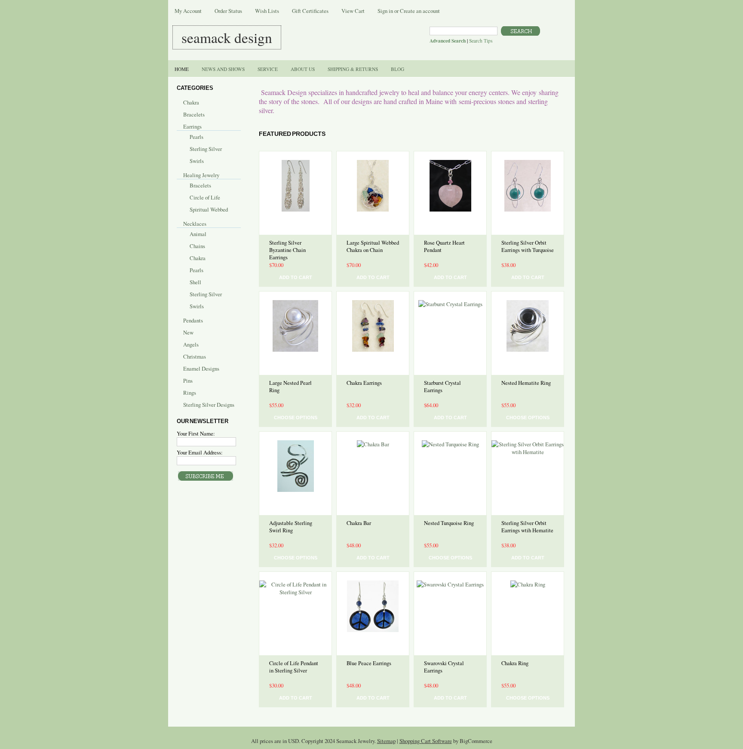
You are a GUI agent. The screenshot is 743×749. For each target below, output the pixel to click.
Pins (188, 380)
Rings (189, 392)
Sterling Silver (206, 149)
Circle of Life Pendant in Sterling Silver (293, 667)
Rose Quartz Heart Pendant (444, 246)
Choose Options (295, 417)
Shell (195, 282)
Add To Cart (295, 277)
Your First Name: (196, 433)
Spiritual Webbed (209, 209)
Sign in (385, 11)
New (188, 332)
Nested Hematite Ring (526, 383)
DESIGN (226, 37)
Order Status (228, 11)
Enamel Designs (201, 368)
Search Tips (480, 40)
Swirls (197, 161)
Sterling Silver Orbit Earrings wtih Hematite (527, 526)
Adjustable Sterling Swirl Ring (290, 526)
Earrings (192, 126)
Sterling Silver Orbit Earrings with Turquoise (527, 246)
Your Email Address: (200, 452)
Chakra (191, 102)
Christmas (194, 356)
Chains (197, 246)
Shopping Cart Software (425, 741)
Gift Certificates (310, 11)
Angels (191, 344)
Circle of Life (205, 197)
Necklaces (194, 223)
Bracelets (194, 114)
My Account (188, 11)
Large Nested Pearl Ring (290, 386)
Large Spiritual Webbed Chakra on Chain (373, 246)
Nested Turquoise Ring (449, 523)
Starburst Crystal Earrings (442, 386)
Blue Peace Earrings (369, 663)
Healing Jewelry (201, 175)
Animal (198, 234)
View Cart (353, 11)
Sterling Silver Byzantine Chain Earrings (287, 250)
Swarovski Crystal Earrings (444, 667)
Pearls (196, 137)
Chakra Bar (359, 523)
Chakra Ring (514, 663)
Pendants (193, 320)
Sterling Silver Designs (208, 404)
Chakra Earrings (364, 383)
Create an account (420, 11)
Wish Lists (267, 11)
